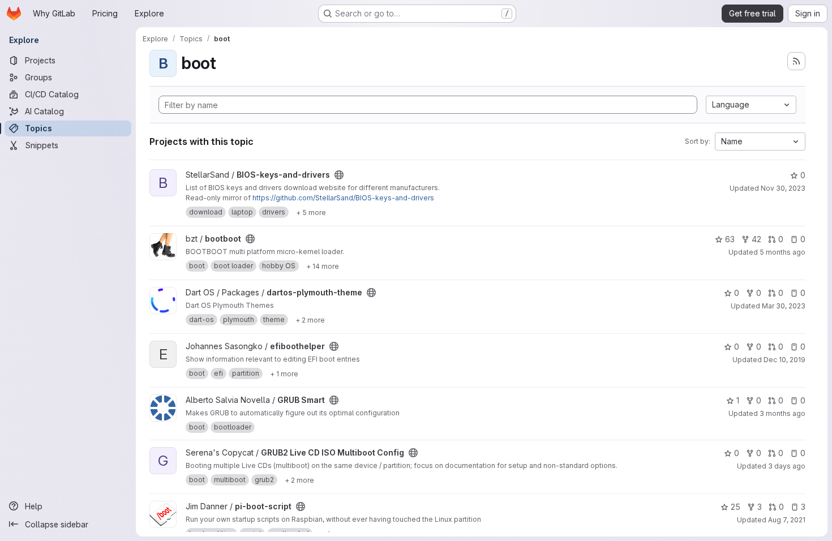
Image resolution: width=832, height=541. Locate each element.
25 (735, 507)
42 (756, 239)
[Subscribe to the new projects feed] (796, 61)
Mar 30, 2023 (783, 306)
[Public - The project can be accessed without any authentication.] (339, 174)
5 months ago (782, 252)
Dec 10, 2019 (784, 359)
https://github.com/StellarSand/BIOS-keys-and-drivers (343, 198)
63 (730, 239)
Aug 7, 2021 (786, 520)
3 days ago (786, 466)
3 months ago (782, 413)
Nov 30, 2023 (783, 188)
